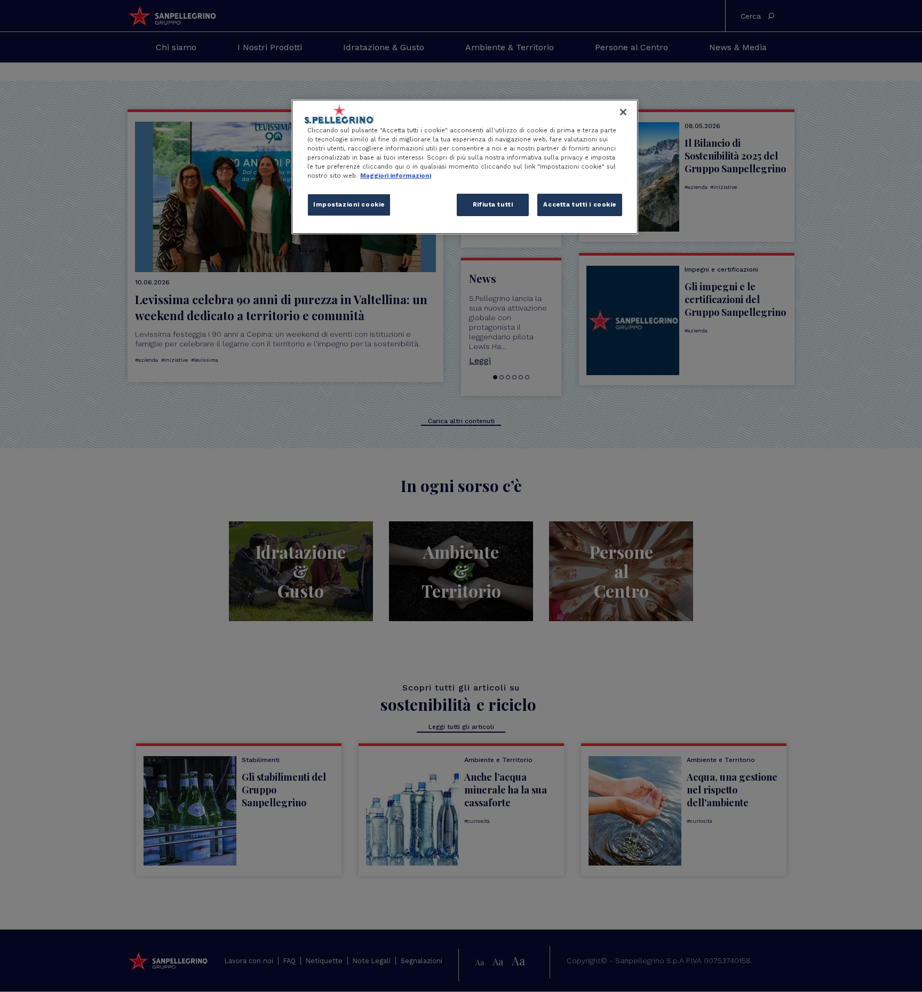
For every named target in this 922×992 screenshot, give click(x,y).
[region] (464, 166)
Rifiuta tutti (493, 204)
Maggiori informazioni (395, 175)
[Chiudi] (623, 112)
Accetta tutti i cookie (579, 204)
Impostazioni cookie (349, 204)
